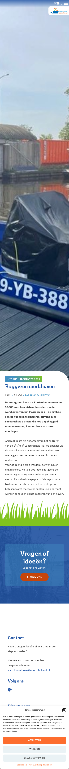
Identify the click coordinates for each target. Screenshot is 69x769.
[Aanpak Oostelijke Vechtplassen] (58, 10)
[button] (64, 710)
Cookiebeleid (22, 765)
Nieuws (18, 395)
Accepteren (34, 740)
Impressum (47, 765)
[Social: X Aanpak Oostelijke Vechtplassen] (10, 689)
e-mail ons (34, 577)
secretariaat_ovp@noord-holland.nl (29, 670)
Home (8, 395)
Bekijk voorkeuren (34, 758)
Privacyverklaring (35, 765)
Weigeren (34, 749)
